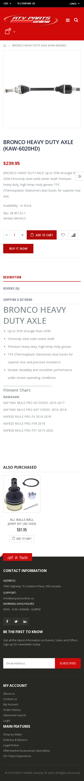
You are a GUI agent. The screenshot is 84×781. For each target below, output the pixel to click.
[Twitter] (16, 621)
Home (4, 45)
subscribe (68, 663)
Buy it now (18, 248)
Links (73, 3)
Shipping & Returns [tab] (17, 299)
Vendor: (8, 218)
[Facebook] (7, 621)
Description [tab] (12, 277)
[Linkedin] (25, 621)
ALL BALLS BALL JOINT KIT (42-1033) (22, 521)
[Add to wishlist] (63, 235)
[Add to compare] (73, 235)
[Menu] (68, 20)
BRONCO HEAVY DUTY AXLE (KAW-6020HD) (38, 145)
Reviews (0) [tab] (11, 288)
